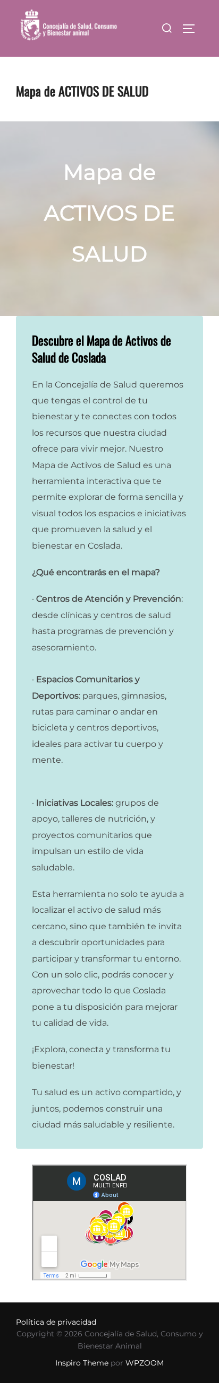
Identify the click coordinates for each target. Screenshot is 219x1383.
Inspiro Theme (81, 1363)
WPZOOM (144, 1363)
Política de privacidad (56, 1322)
